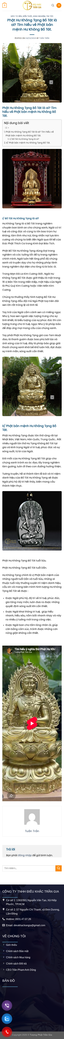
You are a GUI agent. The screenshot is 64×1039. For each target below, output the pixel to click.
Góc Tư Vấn (16, 16)
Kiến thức (27, 16)
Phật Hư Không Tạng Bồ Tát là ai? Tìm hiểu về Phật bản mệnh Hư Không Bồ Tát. (30, 134)
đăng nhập (25, 855)
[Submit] (58, 868)
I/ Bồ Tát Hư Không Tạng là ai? (24, 139)
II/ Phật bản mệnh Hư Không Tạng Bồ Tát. (28, 143)
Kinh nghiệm (39, 16)
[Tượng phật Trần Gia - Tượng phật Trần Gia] (32, 5)
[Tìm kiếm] (53, 5)
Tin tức (49, 16)
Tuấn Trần (44, 38)
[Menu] (58, 5)
